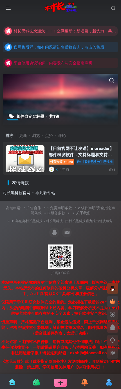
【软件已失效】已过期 (97, 161)
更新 (23, 135)
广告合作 (33, 207)
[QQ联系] (112, 327)
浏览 (36, 135)
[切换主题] (112, 340)
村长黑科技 (54, 220)
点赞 (49, 135)
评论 (62, 135)
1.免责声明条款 (59, 207)
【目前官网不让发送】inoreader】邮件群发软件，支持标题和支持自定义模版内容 (81, 154)
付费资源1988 (61, 161)
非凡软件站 (45, 192)
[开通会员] (112, 301)
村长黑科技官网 (16, 192)
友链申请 (13, 207)
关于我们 (83, 212)
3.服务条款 (56, 212)
